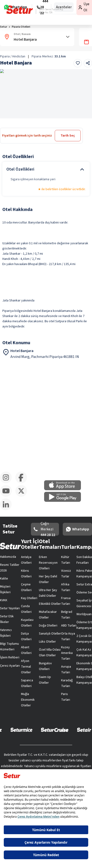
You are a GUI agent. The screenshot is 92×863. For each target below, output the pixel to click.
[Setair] (36, 718)
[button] (78, 31)
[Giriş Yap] (67, 8)
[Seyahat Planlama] (77, 8)
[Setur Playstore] (65, 652)
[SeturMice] (28, 708)
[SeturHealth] (46, 729)
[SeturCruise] (61, 708)
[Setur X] (64, 674)
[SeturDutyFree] (32, 697)
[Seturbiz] (65, 697)
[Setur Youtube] (46, 674)
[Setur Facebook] (28, 674)
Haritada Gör (19, 129)
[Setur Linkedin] (82, 674)
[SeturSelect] (57, 718)
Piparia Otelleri (24, 44)
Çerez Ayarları (71, 543)
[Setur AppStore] (26, 652)
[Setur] (12, 8)
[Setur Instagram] (10, 674)
